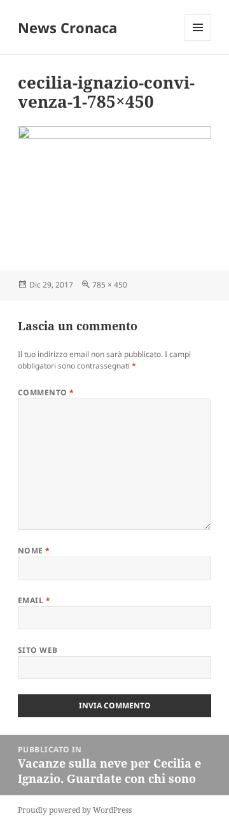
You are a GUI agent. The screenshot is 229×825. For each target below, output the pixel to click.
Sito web (38, 650)
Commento (46, 392)
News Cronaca (67, 27)
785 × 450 (109, 284)
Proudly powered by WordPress (75, 810)
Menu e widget (198, 40)
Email (34, 600)
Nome (34, 550)
